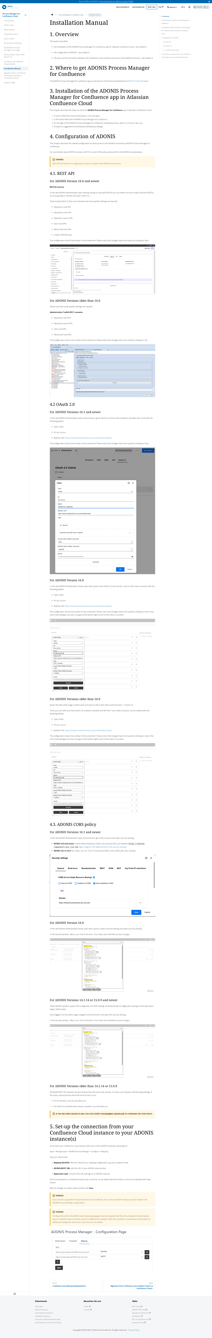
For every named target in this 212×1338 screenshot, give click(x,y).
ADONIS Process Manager (137, 81)
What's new (8, 25)
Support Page (9, 82)
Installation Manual (12, 68)
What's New (151, 7)
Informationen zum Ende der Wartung (48, 1323)
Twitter (86, 1306)
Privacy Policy (133, 1330)
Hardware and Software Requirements (13, 62)
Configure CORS (89, 847)
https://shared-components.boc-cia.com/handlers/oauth (88, 438)
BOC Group (136, 1306)
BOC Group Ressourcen (140, 1319)
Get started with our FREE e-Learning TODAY (116, 1)
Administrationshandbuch (44, 1313)
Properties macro (11, 34)
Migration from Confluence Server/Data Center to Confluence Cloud (15, 75)
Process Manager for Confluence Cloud (11, 14)
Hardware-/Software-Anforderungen (47, 1319)
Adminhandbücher (138, 7)
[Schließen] (209, 1)
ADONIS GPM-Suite (138, 1310)
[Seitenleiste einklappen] (14, 1293)
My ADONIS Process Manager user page (12, 48)
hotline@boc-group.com (112, 1114)
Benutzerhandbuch (122, 7)
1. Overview (165, 16)
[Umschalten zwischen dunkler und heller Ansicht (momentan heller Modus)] (189, 7)
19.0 (182, 7)
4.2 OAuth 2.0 (167, 46)
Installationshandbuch (42, 1316)
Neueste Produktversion (140, 1313)
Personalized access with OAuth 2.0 (14, 55)
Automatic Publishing (12, 43)
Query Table (9, 38)
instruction (94, 1216)
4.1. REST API (167, 42)
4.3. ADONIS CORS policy (171, 50)
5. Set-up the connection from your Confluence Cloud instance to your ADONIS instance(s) (176, 55)
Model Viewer (9, 29)
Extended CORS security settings (113, 847)
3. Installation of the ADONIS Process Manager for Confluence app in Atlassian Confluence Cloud (175, 30)
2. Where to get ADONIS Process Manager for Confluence (175, 21)
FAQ (160, 7)
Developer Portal (138, 1323)
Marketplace (136, 1316)
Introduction (9, 20)
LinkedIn (86, 1310)
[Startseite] (52, 15)
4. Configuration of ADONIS (169, 38)
